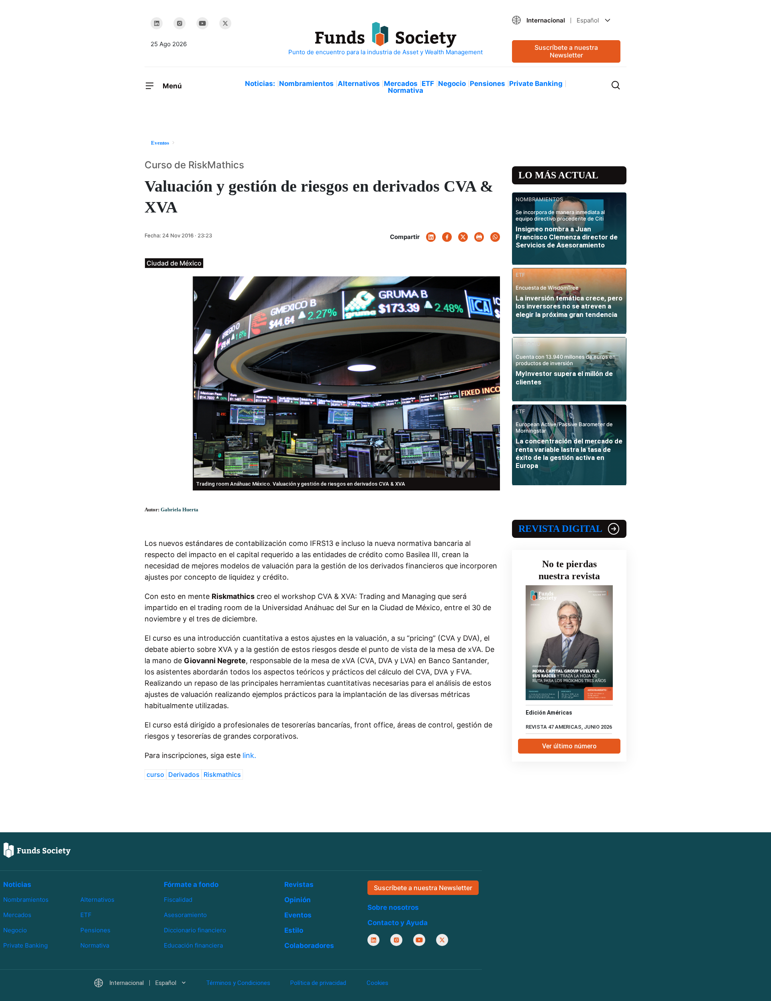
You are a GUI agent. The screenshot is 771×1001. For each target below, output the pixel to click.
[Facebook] (447, 237)
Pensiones (487, 84)
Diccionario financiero (195, 930)
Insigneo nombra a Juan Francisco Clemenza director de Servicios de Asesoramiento (567, 237)
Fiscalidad (178, 899)
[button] (566, 20)
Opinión (297, 900)
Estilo (293, 930)
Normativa (405, 90)
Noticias (17, 884)
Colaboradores (309, 946)
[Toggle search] (615, 84)
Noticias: (260, 84)
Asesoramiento (185, 915)
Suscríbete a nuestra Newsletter (566, 51)
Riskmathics (222, 774)
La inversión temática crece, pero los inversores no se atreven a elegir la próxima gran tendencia (569, 306)
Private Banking (536, 84)
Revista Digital (560, 528)
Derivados (184, 774)
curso (155, 774)
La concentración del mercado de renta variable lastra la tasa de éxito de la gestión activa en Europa (569, 453)
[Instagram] (179, 23)
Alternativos (359, 84)
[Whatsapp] (495, 237)
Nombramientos (306, 84)
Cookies (377, 983)
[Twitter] (225, 23)
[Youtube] (202, 23)
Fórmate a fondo (191, 884)
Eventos (298, 915)
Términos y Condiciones (238, 983)
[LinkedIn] (157, 23)
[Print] (479, 237)
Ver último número (569, 746)
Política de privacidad (318, 983)
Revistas (299, 884)
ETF (428, 84)
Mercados (401, 84)
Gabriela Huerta (179, 510)
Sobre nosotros (393, 907)
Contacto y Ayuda (397, 923)
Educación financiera (193, 945)
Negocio (452, 84)
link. (248, 755)
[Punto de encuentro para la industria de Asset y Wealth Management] (385, 39)
